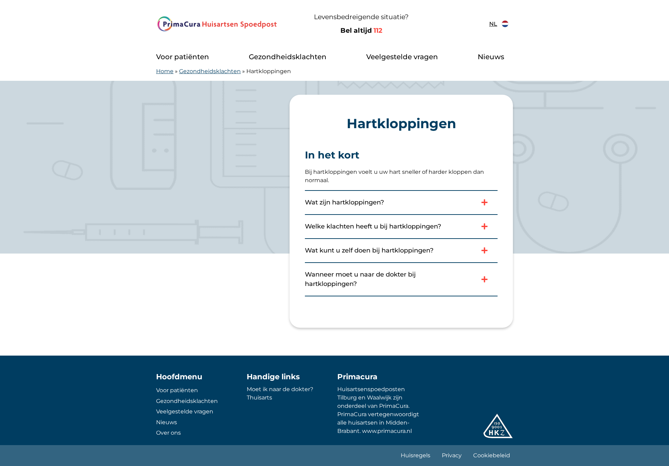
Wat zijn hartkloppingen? (344, 202)
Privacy (452, 455)
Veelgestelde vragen (402, 57)
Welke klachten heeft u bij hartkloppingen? (373, 226)
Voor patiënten (182, 57)
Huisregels (415, 455)
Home (165, 71)
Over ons (168, 432)
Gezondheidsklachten (287, 57)
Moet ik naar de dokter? (280, 389)
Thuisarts (259, 397)
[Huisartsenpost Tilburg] (217, 24)
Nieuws (491, 57)
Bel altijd (361, 30)
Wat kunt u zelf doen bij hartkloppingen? (369, 250)
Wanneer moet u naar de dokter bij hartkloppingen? (360, 279)
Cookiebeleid (491, 455)
